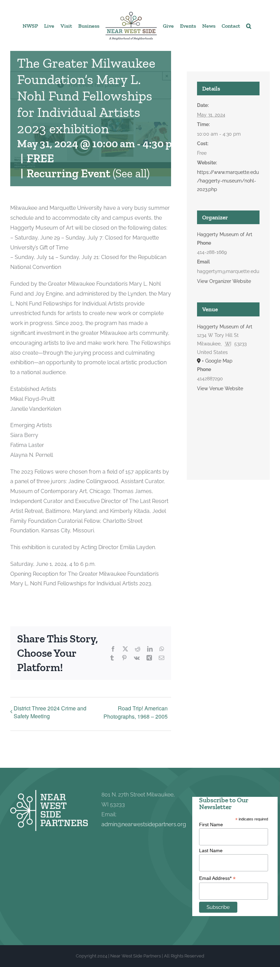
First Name (211, 824)
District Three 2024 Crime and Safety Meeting (50, 712)
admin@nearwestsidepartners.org (143, 824)
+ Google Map (217, 361)
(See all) (131, 173)
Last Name (211, 850)
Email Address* (217, 878)
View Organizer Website (224, 281)
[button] (248, 25)
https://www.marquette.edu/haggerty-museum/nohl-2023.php (228, 180)
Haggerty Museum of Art (224, 234)
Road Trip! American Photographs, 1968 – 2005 (135, 712)
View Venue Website (220, 388)
